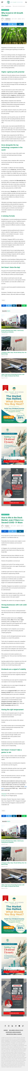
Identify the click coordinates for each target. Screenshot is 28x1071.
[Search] (26, 2)
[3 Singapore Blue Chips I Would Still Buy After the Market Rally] (14, 343)
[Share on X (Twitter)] (12, 24)
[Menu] (2, 2)
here (4, 795)
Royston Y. (7, 525)
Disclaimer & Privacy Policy (16, 1030)
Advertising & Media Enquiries (13, 1032)
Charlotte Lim (7, 18)
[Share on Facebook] (5, 24)
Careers (6, 1030)
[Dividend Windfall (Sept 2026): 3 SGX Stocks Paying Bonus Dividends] (14, 321)
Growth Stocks (5, 9)
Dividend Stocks (5, 514)
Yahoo (3, 300)
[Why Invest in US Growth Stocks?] (14, 43)
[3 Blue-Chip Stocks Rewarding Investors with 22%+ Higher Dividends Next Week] (14, 365)
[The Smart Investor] (14, 2)
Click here (3, 793)
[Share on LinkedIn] (20, 24)
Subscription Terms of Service (14, 1034)
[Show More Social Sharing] (25, 24)
